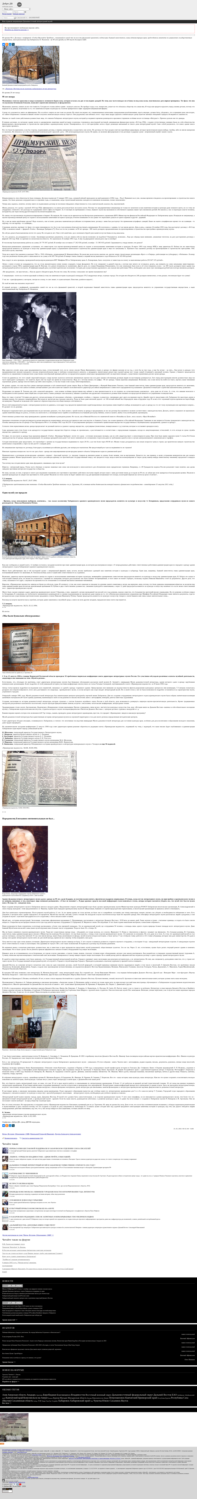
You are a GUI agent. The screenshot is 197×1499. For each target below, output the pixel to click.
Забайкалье (180, 1395)
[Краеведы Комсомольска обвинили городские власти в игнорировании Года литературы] (5, 1196)
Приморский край (147, 1397)
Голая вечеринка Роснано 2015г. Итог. (13, 1336)
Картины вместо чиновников (23, 1173)
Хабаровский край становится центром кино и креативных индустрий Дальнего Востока (27, 1298)
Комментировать (11, 1138)
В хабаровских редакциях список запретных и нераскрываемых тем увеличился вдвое (51, 1217)
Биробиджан (49, 1394)
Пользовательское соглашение (9, 1449)
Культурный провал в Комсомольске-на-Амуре (31, 1208)
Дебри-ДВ (7, 3)
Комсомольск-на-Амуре (35, 1397)
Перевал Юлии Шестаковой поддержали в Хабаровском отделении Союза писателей (50, 1148)
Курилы (56, 1398)
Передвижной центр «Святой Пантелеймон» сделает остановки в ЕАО (22, 1308)
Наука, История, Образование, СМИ (15, 1134)
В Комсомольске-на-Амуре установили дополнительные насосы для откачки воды (25, 1293)
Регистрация (7, 14)
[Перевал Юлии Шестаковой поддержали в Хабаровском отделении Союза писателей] (5, 1153)
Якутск (124, 1400)
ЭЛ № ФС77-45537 (36, 1454)
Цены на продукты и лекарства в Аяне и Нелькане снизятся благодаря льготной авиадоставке (29, 1310)
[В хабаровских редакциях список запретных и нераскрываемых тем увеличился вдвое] (5, 1221)
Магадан (63, 1398)
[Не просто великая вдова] (5, 1188)
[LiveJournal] (13, 44)
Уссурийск (55, 1401)
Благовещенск (64, 1395)
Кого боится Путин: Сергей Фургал (12, 1353)
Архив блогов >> (9, 1362)
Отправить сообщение (7, 1452)
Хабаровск (64, 1400)
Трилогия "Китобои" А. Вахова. (14, 1247)
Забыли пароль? (19, 14)
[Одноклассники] (6, 44)
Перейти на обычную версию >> (17, 30)
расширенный (34, 17)
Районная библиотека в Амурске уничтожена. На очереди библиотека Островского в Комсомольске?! (31, 1332)
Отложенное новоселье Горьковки (26, 1200)
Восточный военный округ (98, 1395)
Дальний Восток (162, 1394)
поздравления (7, 1266)
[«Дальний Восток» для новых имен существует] (5, 1229)
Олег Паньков (190, 1359)
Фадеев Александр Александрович (68, 1134)
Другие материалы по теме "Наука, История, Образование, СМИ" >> (28, 1235)
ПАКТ (4, 1272)
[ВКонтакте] (3, 44)
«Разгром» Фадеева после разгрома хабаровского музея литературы (30, 89)
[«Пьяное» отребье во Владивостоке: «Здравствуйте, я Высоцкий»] (5, 1161)
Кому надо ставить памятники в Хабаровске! (19, 1256)
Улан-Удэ (48, 1401)
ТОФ (39, 1401)
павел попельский (188, 1334)
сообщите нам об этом (32, 1477)
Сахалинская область (22, 1400)
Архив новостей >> (9, 1320)
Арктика (39, 1395)
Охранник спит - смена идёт (10, 1377)
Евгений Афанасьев (187, 1338)
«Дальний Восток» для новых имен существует (32, 1225)
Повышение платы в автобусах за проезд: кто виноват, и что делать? (21, 1358)
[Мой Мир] (10, 44)
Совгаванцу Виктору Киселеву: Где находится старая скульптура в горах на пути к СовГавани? (38, 1269)
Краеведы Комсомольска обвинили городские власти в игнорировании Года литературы (52, 1192)
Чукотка (97, 1400)
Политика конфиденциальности (24, 1449)
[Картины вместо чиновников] (5, 1178)
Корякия (50, 1398)
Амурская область (17, 1394)
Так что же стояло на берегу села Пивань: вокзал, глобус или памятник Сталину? (32, 1253)
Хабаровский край (80, 1400)
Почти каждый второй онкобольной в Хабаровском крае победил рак (22, 1315)
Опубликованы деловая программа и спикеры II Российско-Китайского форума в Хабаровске (29, 1313)
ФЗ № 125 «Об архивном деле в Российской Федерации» (60, 1456)
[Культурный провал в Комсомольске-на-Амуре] (5, 1213)
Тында (43, 1401)
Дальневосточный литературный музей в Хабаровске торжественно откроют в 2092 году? (52, 1165)
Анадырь (31, 1394)
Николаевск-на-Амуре (100, 1398)
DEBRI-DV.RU (21, 1482)
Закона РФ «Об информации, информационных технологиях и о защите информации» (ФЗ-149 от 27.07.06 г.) (95, 1458)
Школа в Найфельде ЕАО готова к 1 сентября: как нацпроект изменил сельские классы (27, 1289)
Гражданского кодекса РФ (84, 1457)
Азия (4, 1394)
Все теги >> (6, 1403)
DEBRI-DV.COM (13, 1482)
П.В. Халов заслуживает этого (13, 1244)
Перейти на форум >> (10, 1381)
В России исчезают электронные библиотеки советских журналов (26, 1250)
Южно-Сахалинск (111, 1400)
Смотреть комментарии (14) (32, 1138)
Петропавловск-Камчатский (123, 1397)
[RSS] (2, 1444)
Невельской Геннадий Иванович (42, 1134)
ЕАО (174, 1394)
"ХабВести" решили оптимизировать (16, 1259)
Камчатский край (14, 1397)
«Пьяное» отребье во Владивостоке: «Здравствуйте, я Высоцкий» (40, 1157)
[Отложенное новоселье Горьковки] (5, 1204)
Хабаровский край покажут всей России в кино (15, 1296)
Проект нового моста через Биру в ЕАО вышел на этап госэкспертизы (22, 1306)
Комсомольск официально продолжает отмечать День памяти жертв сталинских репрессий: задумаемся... (32, 1349)
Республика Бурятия (164, 1398)
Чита (91, 1401)
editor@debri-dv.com (22, 1452)
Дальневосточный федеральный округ (132, 1394)
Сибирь (35, 1401)
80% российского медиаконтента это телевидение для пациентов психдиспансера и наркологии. (29, 1379)
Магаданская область (77, 1398)
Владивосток (78, 1394)
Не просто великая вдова (21, 1183)
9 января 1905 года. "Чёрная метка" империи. (19, 1263)
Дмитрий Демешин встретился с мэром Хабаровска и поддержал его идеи (23, 1291)
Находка (89, 1398)
